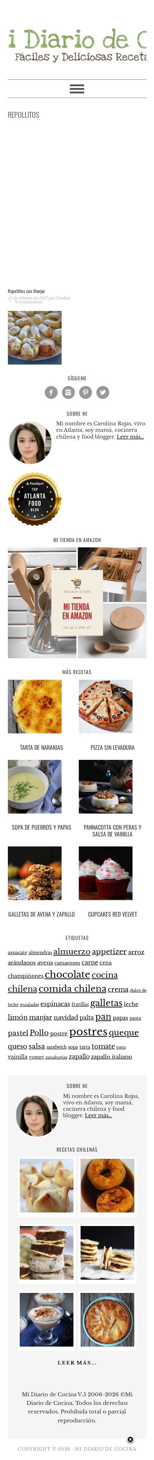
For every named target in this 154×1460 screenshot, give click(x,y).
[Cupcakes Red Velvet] (112, 874)
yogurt (36, 1057)
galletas (106, 1003)
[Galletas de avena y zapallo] (42, 874)
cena (106, 963)
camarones (67, 963)
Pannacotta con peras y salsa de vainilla (112, 830)
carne (90, 962)
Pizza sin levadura (113, 747)
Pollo (39, 1033)
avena (45, 963)
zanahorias (56, 1057)
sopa (73, 1047)
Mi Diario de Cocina (77, 36)
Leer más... (77, 1363)
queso (17, 1046)
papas (120, 1018)
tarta (85, 1047)
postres (88, 1031)
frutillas (80, 1004)
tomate (103, 1046)
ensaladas (29, 1004)
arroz (136, 952)
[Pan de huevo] (46, 1210)
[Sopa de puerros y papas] (42, 788)
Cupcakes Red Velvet (112, 914)
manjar (40, 1017)
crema (118, 989)
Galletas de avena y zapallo (41, 914)
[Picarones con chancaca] (107, 1210)
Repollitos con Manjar (26, 290)
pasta (135, 1018)
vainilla (18, 1057)
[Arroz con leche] (46, 1344)
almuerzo (72, 951)
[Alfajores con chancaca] (46, 1277)
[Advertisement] (77, 205)
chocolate (67, 974)
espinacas (55, 1004)
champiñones (25, 976)
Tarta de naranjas (41, 747)
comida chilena (72, 988)
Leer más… (130, 437)
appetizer (109, 951)
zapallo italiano (111, 1057)
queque (124, 1032)
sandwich (57, 1047)
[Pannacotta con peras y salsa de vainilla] (112, 788)
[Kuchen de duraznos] (107, 1344)
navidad (66, 1017)
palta (87, 1017)
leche (131, 1004)
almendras (40, 952)
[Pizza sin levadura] (112, 708)
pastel (18, 1033)
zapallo (79, 1056)
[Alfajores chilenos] (107, 1277)
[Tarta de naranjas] (42, 708)
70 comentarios (28, 301)
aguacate (17, 952)
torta (121, 1047)
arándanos (22, 963)
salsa (37, 1046)
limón (18, 1017)
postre (59, 1033)
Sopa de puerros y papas (41, 827)
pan (103, 1016)
